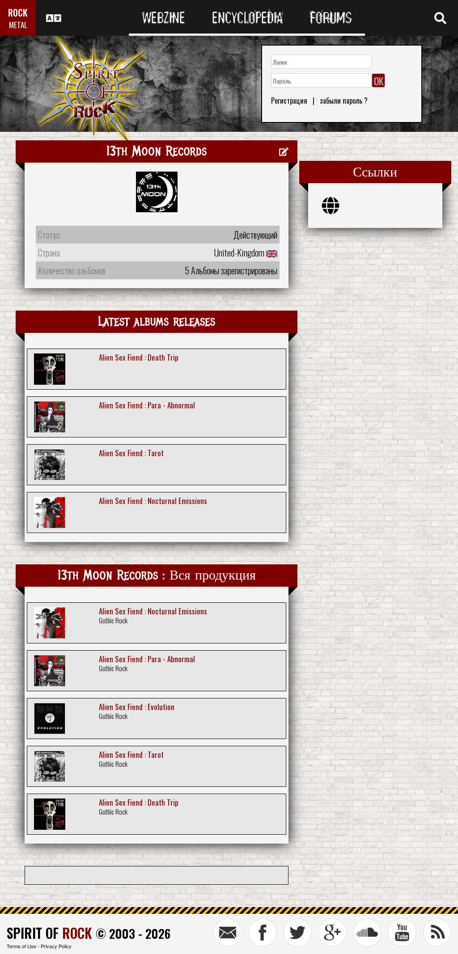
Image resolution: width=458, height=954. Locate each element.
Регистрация (289, 100)
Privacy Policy (56, 946)
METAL (18, 24)
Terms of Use (21, 946)
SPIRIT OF (49, 933)
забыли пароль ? (344, 100)
